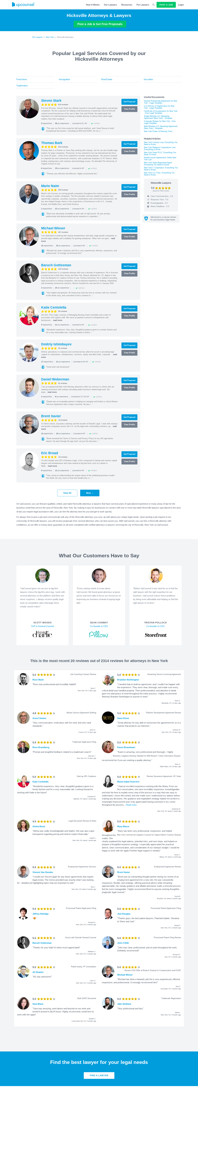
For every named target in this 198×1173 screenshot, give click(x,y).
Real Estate (106, 79)
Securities (148, 79)
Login (181, 4)
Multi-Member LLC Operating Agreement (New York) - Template (161, 127)
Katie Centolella (53, 307)
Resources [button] (126, 4)
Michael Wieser (53, 228)
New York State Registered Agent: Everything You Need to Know (158, 164)
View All (67, 493)
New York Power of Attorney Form (158, 131)
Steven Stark (51, 100)
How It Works (93, 4)
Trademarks (22, 85)
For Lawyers (143, 4)
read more (57, 320)
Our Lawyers (110, 4)
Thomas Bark (51, 143)
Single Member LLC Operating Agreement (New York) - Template (158, 117)
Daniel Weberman (55, 379)
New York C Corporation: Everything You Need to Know (161, 169)
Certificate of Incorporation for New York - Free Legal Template (160, 112)
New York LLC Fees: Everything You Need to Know (159, 174)
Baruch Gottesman (56, 265)
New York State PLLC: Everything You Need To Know (160, 153)
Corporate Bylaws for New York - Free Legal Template (160, 122)
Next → (89, 493)
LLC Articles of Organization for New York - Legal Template (159, 107)
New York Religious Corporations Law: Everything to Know (160, 148)
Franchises (21, 79)
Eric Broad (49, 453)
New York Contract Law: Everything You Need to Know (160, 143)
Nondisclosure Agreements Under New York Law (160, 158)
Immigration (64, 79)
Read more (131, 805)
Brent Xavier (51, 416)
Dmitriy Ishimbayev (56, 344)
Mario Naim (50, 186)
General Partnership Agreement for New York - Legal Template (160, 102)
